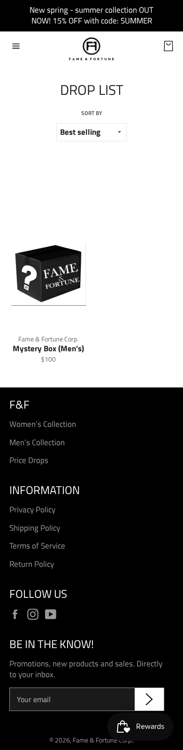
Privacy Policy (32, 509)
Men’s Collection (37, 442)
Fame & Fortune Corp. (103, 740)
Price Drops (28, 460)
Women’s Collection (42, 424)
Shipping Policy (34, 528)
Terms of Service (37, 546)
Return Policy (31, 564)
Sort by (91, 113)
